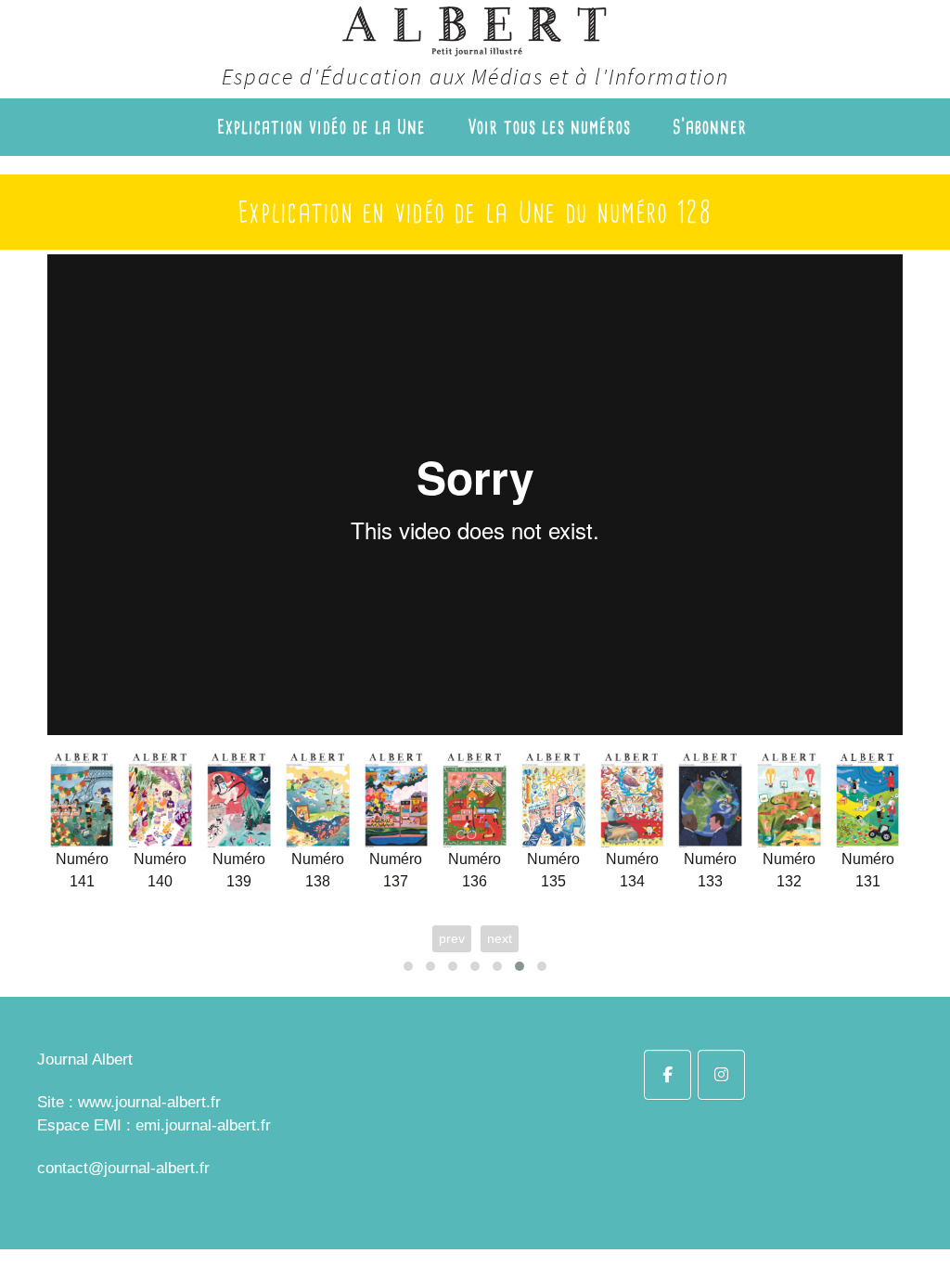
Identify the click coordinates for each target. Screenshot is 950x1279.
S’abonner (710, 126)
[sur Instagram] (721, 1075)
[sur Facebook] (667, 1075)
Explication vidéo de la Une (321, 126)
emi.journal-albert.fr (203, 1125)
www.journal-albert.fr (149, 1102)
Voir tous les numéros (549, 126)
